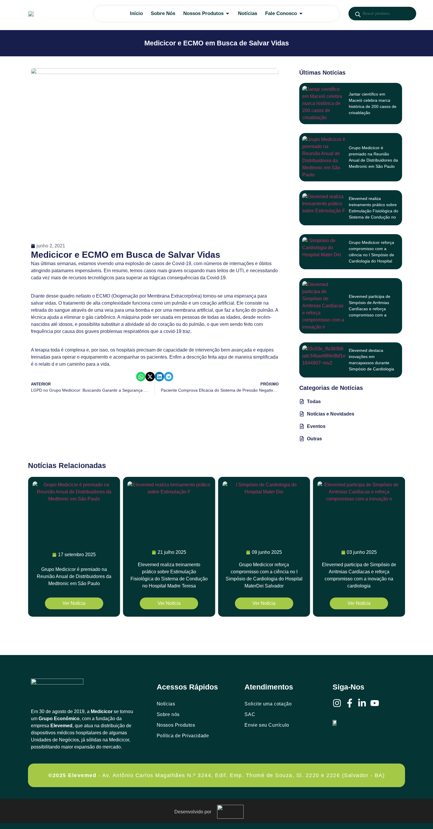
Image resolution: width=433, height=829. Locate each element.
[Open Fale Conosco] (300, 13)
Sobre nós (168, 714)
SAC (249, 714)
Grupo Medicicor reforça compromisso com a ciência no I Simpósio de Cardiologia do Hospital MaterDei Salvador (371, 255)
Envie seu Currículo (266, 725)
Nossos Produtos (176, 725)
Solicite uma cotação (268, 703)
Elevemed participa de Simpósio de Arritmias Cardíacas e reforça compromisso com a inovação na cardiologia (371, 309)
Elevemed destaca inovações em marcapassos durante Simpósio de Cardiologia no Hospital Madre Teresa (373, 362)
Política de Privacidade (183, 735)
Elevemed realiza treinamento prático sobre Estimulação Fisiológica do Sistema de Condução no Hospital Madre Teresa (373, 211)
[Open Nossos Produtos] (227, 13)
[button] (141, 376)
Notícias (166, 703)
